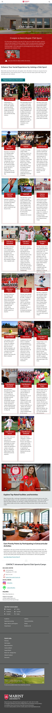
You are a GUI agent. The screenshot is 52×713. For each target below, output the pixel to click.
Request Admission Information (13, 80)
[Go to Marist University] (26, 2)
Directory (6, 640)
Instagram (8, 609)
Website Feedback (8, 655)
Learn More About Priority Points (11, 557)
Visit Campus (7, 643)
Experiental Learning (9, 621)
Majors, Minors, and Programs (11, 623)
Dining (25, 623)
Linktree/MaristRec (11, 587)
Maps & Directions (8, 645)
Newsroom (6, 657)
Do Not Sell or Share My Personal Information (24, 705)
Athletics (26, 618)
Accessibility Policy (8, 705)
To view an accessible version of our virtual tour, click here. (17, 685)
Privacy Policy (38, 703)
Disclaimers (31, 703)
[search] (50, 1)
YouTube (19, 611)
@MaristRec (9, 582)
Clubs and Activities (28, 621)
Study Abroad (7, 626)
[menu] (2, 2)
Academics (6, 618)
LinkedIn (8, 614)
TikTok (18, 609)
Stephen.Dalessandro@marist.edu (13, 577)
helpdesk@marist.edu (35, 706)
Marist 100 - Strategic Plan (10, 652)
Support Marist (7, 650)
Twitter (18, 614)
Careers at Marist (8, 648)
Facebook (8, 611)
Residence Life (27, 626)
